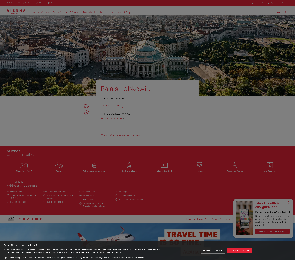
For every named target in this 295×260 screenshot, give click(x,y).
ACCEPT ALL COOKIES (239, 250)
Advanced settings (213, 250)
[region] (147, 250)
